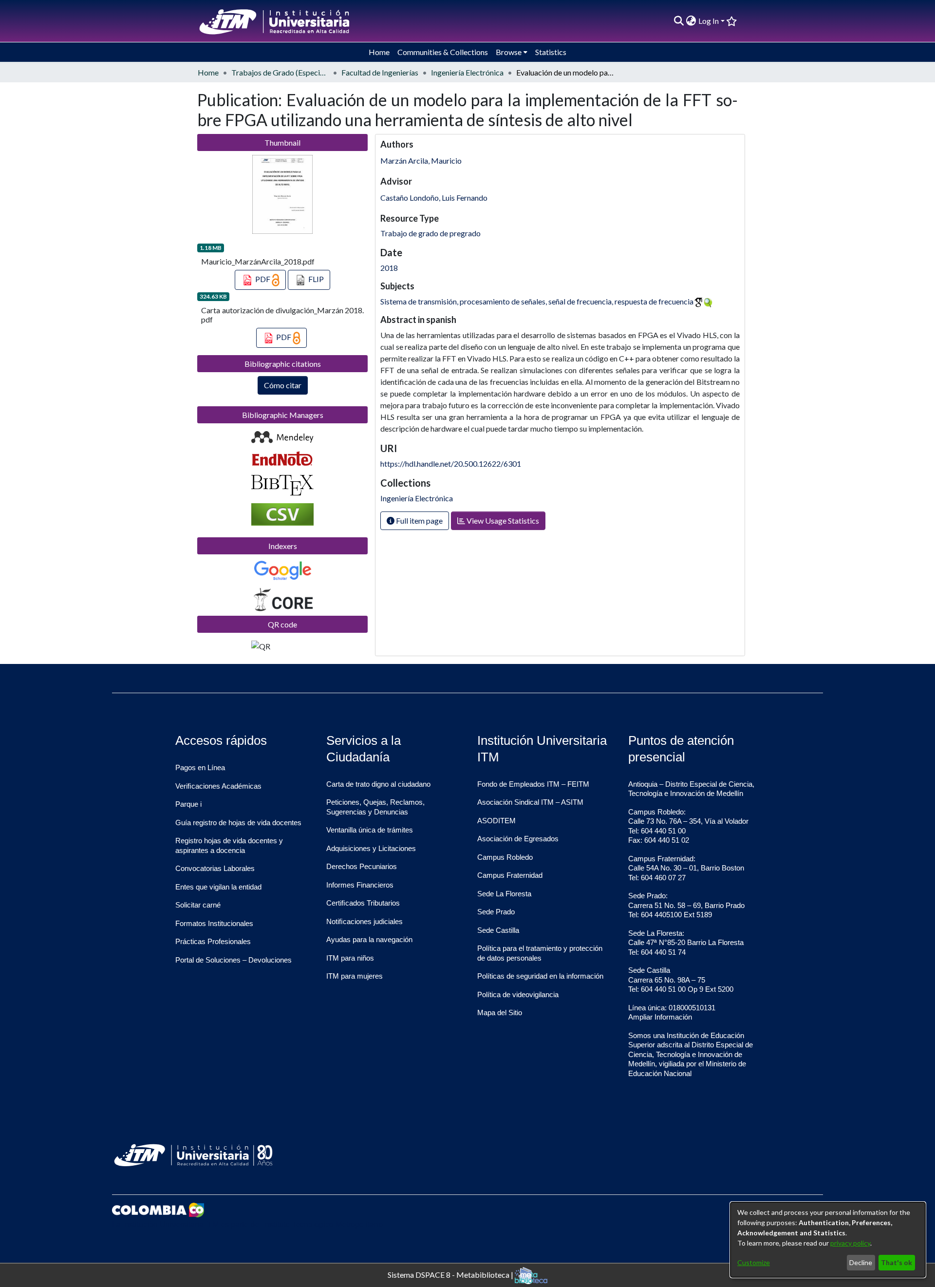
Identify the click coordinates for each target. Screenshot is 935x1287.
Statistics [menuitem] (550, 52)
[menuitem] (691, 21)
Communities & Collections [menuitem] (442, 52)
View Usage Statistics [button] (502, 520)
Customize (753, 1262)
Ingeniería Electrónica (467, 72)
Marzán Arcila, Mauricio (421, 160)
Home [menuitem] (379, 52)
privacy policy (850, 1243)
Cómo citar (282, 385)
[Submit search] (679, 21)
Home (208, 72)
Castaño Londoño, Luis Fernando (433, 197)
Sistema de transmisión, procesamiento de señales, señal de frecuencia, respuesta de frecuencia (536, 301)
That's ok (896, 1262)
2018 (389, 267)
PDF (263, 279)
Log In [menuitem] (708, 20)
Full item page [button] (418, 520)
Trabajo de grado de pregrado (430, 233)
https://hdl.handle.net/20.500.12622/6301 (450, 463)
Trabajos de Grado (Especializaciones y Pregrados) (280, 72)
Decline (860, 1262)
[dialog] (827, 1239)
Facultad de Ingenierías (379, 72)
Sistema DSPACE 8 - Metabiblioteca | (451, 1274)
